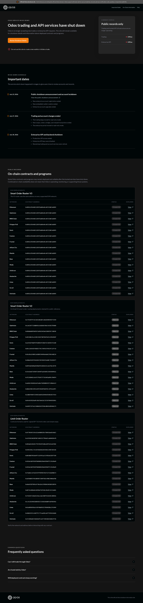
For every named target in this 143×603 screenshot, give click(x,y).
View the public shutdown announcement (44, 97)
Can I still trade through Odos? (19, 562)
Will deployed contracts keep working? (22, 578)
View (129, 207)
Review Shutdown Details (18, 40)
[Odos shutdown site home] (9, 7)
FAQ (138, 7)
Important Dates (116, 7)
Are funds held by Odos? (17, 570)
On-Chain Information (129, 7)
